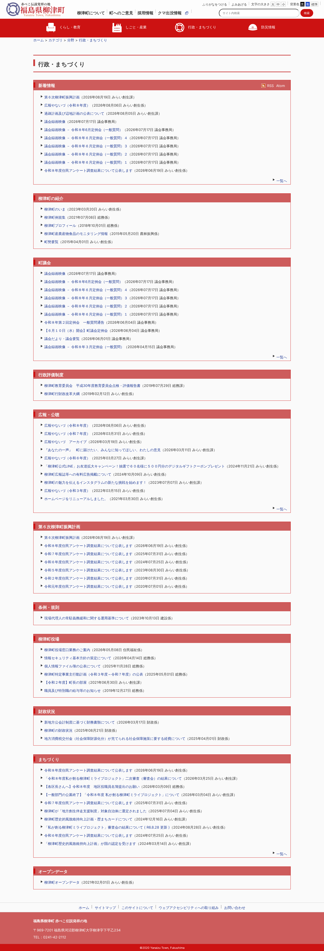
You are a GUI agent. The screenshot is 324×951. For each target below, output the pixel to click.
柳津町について (91, 13)
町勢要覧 (51, 242)
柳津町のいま (54, 209)
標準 (314, 4)
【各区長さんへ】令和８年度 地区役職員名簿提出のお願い (92, 786)
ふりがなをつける (214, 4)
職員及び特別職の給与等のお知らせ (72, 690)
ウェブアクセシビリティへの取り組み (189, 907)
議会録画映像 (54, 121)
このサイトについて (137, 907)
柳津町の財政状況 (58, 730)
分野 (70, 40)
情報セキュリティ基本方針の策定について (77, 658)
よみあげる (239, 4)
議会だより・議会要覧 (62, 338)
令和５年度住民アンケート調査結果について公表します (88, 570)
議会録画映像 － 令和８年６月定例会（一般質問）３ (86, 146)
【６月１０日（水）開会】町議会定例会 (76, 330)
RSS (270, 85)
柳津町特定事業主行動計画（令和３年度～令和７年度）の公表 (93, 674)
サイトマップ (105, 907)
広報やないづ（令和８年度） (67, 105)
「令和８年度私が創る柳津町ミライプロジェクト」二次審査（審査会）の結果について (113, 778)
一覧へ (281, 181)
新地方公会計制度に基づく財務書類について (79, 722)
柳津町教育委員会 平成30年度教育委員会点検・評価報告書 (92, 385)
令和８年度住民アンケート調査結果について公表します (88, 170)
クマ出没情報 (170, 13)
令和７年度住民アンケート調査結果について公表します (88, 554)
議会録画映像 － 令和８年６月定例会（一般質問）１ (86, 162)
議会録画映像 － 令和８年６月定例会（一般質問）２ (86, 154)
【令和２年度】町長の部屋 (65, 682)
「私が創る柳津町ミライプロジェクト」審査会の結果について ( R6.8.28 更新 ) (107, 827)
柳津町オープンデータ (62, 882)
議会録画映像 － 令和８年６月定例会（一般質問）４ (86, 138)
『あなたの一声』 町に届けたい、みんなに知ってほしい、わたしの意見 (102, 450)
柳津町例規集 (54, 217)
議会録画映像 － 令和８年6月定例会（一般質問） (83, 129)
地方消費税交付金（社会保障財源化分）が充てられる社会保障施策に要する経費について (114, 738)
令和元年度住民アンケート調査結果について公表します (88, 586)
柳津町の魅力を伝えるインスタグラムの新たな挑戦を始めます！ (95, 482)
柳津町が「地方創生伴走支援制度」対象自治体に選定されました (95, 811)
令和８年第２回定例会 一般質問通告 (74, 322)
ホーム (38, 40)
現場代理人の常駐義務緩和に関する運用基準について (86, 618)
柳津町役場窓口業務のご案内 (67, 650)
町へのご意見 (121, 13)
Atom (280, 85)
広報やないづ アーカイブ (65, 441)
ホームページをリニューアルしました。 (76, 499)
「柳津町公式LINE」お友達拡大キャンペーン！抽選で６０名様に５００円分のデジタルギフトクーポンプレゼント (134, 466)
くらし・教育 (69, 27)
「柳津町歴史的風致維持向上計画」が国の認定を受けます (90, 843)
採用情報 (145, 13)
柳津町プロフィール (60, 225)
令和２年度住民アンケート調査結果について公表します (88, 578)
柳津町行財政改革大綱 (62, 393)
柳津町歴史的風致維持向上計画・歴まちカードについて (88, 819)
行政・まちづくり (201, 27)
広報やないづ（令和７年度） (67, 433)
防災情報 (267, 27)
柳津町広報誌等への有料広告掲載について (77, 474)
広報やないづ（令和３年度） (67, 490)
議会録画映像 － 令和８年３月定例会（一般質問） (84, 347)
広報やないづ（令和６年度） (67, 458)
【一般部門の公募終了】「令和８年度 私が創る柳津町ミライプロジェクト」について (111, 794)
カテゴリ (55, 40)
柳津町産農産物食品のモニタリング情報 (76, 233)
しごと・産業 (135, 27)
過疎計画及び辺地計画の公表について (74, 113)
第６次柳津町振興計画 (62, 97)
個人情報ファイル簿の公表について (72, 666)
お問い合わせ (234, 907)
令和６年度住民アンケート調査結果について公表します (88, 562)
